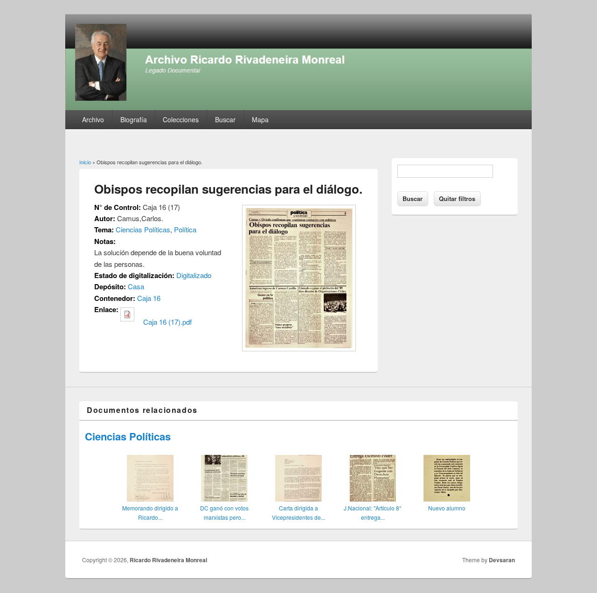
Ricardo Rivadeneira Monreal (168, 560)
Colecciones (181, 119)
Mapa (260, 119)
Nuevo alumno (446, 508)
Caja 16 (148, 298)
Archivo (93, 119)
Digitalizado (193, 275)
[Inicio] (298, 107)
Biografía (133, 119)
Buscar (225, 119)
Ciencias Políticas (143, 229)
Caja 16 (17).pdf (167, 322)
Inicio (85, 162)
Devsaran (502, 560)
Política (185, 229)
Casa (136, 286)
